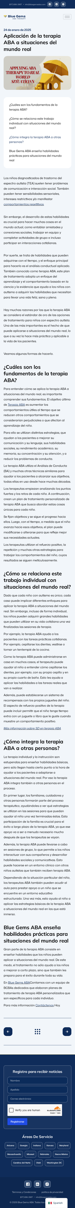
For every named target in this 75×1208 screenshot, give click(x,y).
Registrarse (17, 1121)
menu (37, 1032)
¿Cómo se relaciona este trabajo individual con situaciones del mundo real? (35, 123)
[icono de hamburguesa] (67, 16)
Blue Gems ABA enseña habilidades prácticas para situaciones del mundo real (35, 155)
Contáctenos (44, 1005)
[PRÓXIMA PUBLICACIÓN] (65, 1031)
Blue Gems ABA (19, 983)
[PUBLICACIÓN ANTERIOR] (9, 1031)
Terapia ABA (16, 405)
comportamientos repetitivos (24, 204)
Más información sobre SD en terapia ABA (32, 728)
